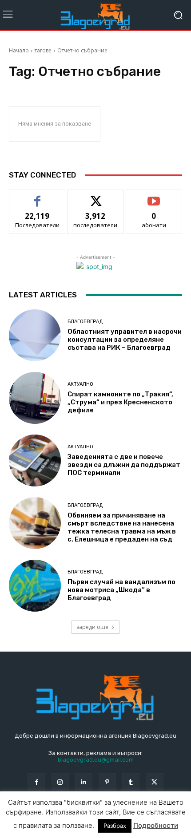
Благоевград (85, 321)
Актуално (80, 384)
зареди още (92, 627)
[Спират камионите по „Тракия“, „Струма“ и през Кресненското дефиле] (35, 398)
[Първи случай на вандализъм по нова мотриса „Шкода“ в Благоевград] (35, 586)
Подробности (155, 825)
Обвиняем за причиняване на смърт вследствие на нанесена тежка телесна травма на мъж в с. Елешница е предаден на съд (122, 527)
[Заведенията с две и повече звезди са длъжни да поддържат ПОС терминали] (35, 460)
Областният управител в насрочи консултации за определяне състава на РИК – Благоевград (125, 340)
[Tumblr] (130, 782)
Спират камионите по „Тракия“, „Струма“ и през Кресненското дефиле (120, 402)
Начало (19, 50)
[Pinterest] (107, 782)
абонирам (154, 196)
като (37, 196)
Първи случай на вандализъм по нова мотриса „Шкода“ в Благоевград (121, 590)
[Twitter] (154, 782)
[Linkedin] (83, 782)
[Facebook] (36, 782)
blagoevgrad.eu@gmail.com (96, 759)
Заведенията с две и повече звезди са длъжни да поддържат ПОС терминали (124, 465)
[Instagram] (60, 782)
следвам (95, 196)
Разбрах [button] (114, 825)
